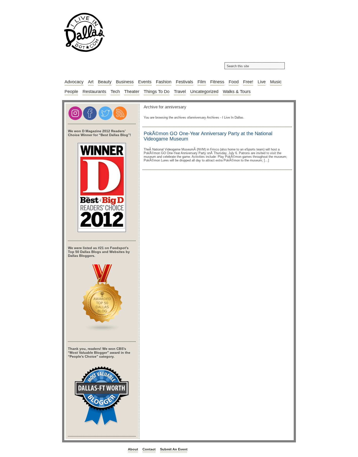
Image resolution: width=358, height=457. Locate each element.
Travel (180, 91)
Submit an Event (174, 449)
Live (262, 81)
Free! (248, 81)
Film (202, 81)
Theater (131, 91)
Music (276, 81)
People (71, 91)
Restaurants (94, 91)
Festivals (184, 81)
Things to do (157, 91)
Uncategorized (204, 91)
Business (125, 81)
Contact (149, 449)
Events (144, 81)
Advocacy (74, 81)
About (133, 449)
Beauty (105, 81)
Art (91, 81)
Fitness (217, 81)
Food (234, 81)
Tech (115, 91)
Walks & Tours (237, 91)
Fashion (163, 81)
